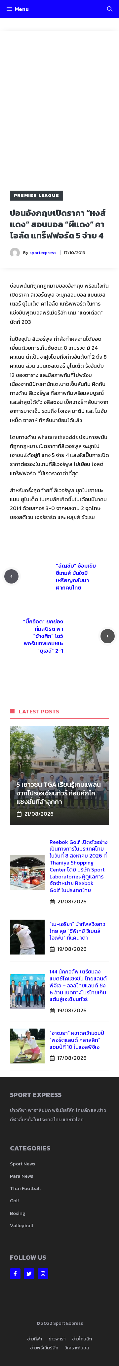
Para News (21, 1176)
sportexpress (43, 252)
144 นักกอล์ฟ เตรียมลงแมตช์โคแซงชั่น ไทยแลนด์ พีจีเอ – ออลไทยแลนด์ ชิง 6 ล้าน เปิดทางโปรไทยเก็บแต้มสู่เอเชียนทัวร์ (78, 985)
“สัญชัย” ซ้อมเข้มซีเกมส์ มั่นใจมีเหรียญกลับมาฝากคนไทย (76, 576)
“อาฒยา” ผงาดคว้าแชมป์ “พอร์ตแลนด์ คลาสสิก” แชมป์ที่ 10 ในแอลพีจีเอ (77, 1040)
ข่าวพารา (57, 1338)
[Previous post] (11, 576)
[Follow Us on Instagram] (43, 1273)
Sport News (22, 1163)
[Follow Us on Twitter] (29, 1273)
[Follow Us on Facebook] (15, 1273)
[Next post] (107, 636)
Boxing (17, 1213)
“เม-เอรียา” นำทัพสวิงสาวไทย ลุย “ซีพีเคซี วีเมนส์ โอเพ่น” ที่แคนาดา (77, 931)
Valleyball (21, 1225)
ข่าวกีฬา (34, 1338)
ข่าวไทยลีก (82, 1338)
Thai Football (25, 1188)
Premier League (36, 195)
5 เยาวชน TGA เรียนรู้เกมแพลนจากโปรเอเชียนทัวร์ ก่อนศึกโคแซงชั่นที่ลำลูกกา (59, 793)
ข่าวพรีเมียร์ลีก (44, 1347)
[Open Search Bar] (109, 9)
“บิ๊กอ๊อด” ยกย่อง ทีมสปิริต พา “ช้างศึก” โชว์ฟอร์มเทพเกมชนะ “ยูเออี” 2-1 (43, 636)
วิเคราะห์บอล (77, 1347)
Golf (14, 1200)
